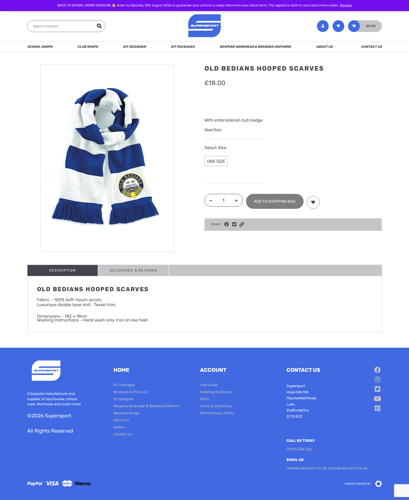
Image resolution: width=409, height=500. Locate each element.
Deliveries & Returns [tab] (133, 270)
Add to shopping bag (274, 201)
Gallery (119, 427)
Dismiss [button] (346, 5)
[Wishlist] (338, 26)
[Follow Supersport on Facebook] (377, 370)
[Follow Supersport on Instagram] (377, 379)
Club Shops (87, 47)
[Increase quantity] (236, 200)
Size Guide (208, 385)
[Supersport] (204, 26)
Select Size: (215, 148)
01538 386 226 (299, 449)
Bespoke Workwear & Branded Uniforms (255, 47)
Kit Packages (182, 47)
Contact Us (371, 47)
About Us (324, 47)
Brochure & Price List (131, 392)
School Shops (39, 47)
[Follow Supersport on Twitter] (377, 389)
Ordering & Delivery (216, 392)
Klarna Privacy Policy (217, 413)
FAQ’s (204, 399)
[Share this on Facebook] (226, 224)
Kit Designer (134, 47)
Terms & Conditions (216, 406)
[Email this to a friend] (241, 224)
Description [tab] (62, 270)
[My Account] (323, 26)
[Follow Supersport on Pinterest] (377, 408)
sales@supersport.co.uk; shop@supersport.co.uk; (328, 468)
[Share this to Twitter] (234, 224)
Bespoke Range (126, 413)
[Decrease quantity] (211, 200)
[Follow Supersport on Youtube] (377, 399)
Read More (212, 130)
